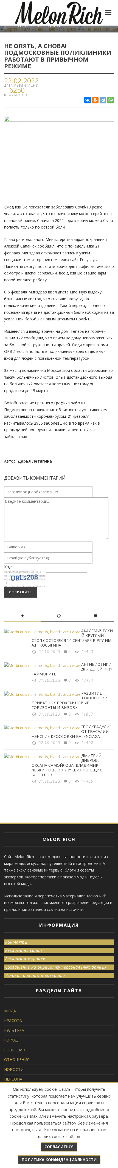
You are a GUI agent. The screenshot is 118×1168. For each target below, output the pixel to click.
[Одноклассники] (95, 100)
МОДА (10, 1010)
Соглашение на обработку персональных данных (56, 967)
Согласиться (59, 1146)
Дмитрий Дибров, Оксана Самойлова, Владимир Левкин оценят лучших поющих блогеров (67, 765)
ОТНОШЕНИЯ (16, 1059)
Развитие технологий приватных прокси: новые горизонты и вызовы (70, 700)
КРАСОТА (13, 1020)
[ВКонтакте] (87, 100)
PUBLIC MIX (15, 1049)
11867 (87, 714)
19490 (87, 651)
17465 (87, 781)
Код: (8, 566)
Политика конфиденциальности (59, 1159)
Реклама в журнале (25, 958)
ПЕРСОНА (13, 1079)
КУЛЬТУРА (14, 1030)
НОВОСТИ (14, 1069)
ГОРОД (11, 1040)
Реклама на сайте (24, 950)
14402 (87, 742)
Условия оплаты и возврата (35, 975)
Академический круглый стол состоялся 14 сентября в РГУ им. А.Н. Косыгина (72, 638)
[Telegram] (103, 100)
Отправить (20, 592)
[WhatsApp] (110, 100)
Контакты (16, 942)
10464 (87, 680)
